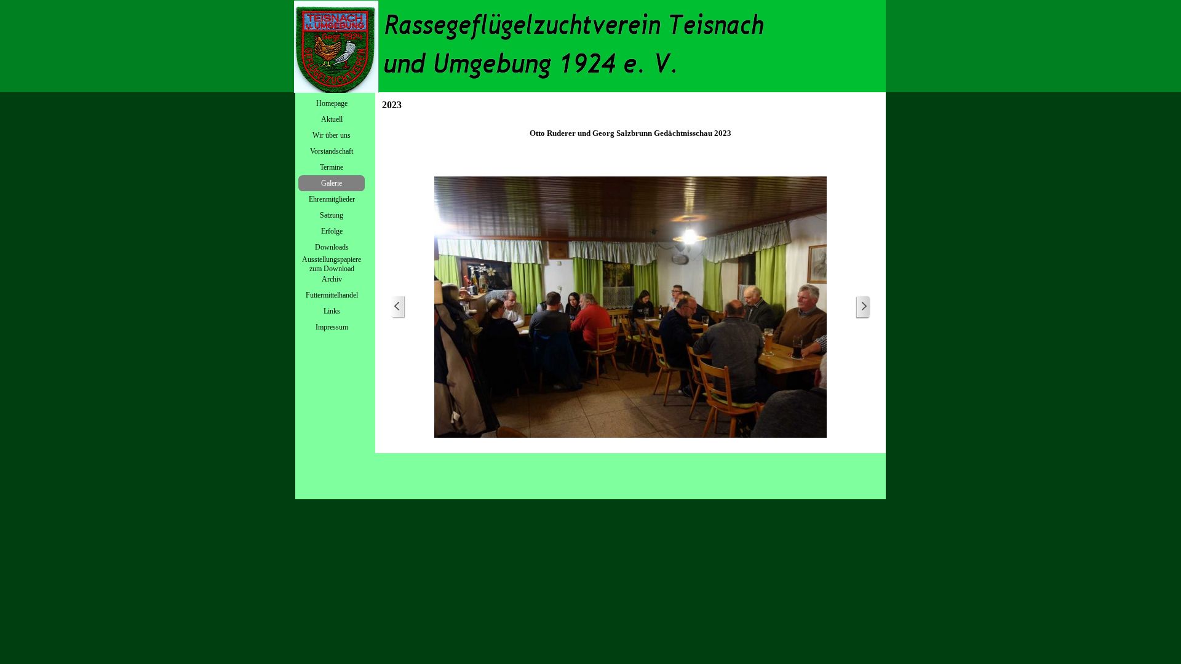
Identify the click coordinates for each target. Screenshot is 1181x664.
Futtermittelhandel (332, 295)
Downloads (332, 247)
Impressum (332, 327)
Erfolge (332, 231)
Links (332, 311)
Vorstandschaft (331, 151)
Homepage (332, 103)
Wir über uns (331, 135)
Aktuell (332, 119)
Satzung (331, 215)
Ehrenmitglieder (332, 199)
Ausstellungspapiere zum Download (331, 264)
